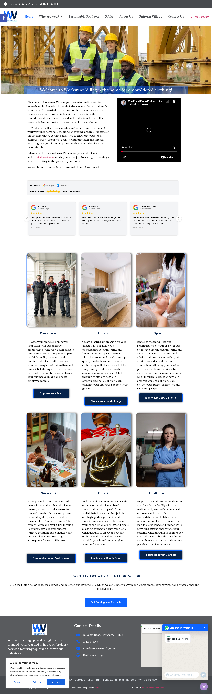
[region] (37, 673)
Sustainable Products (83, 16)
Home (28, 16)
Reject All (37, 682)
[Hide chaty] (204, 686)
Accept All (56, 682)
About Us (126, 16)
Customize (19, 682)
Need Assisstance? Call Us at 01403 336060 (34, 4)
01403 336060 (200, 16)
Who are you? (49, 16)
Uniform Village (150, 16)
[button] (3, 18)
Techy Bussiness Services (154, 687)
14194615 (99, 687)
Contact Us (176, 16)
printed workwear (43, 157)
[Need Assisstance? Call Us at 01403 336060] (5, 4)
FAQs (109, 16)
